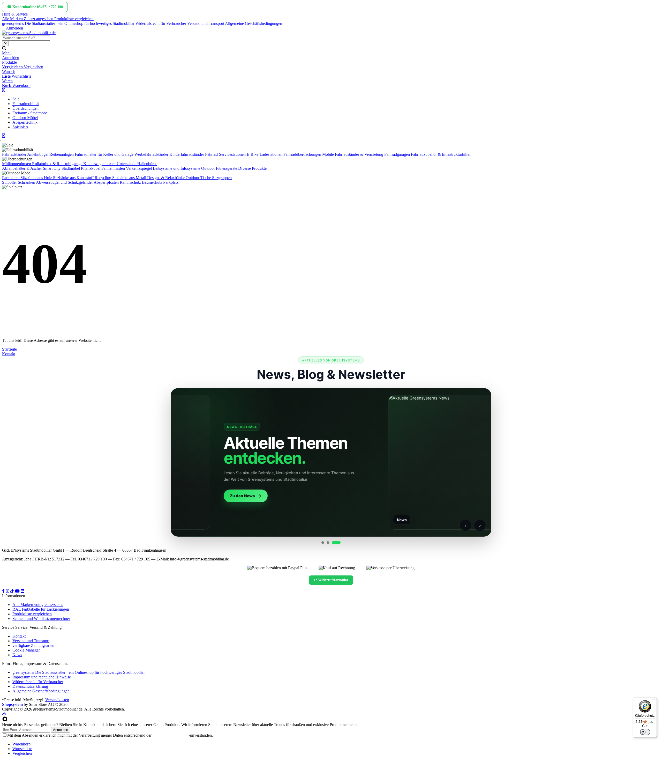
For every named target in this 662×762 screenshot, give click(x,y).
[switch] (645, 732)
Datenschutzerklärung (170, 735)
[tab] (21, 744)
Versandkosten (57, 700)
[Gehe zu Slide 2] (328, 542)
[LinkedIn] (22, 591)
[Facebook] (4, 591)
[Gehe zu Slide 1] (322, 542)
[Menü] (654, 700)
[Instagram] (8, 591)
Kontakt (8, 354)
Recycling (103, 177)
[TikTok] (12, 591)
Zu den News (196, 495)
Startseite (9, 349)
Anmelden (60, 730)
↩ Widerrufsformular (331, 580)
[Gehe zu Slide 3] (336, 542)
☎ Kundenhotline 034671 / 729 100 (35, 7)
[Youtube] (18, 591)
